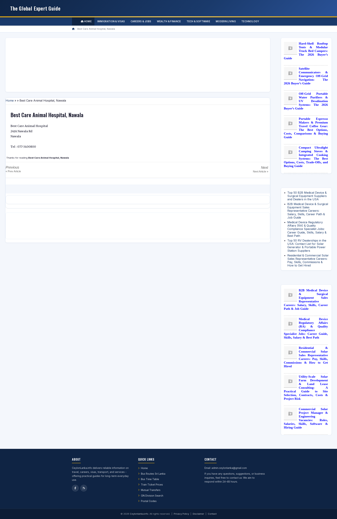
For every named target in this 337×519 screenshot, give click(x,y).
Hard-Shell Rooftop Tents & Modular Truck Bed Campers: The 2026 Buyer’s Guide (306, 51)
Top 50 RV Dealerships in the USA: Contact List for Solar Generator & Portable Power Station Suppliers (306, 245)
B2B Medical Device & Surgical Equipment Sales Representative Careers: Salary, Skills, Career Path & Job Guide (307, 210)
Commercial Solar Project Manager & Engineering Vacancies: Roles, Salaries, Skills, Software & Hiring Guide (306, 418)
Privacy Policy (181, 513)
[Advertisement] (113, 64)
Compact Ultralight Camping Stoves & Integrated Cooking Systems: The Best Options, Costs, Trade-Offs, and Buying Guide (306, 157)
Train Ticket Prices (152, 484)
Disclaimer (198, 513)
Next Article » (260, 171)
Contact (212, 513)
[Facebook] (75, 488)
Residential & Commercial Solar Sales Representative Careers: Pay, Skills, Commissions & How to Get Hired (308, 260)
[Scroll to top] (329, 512)
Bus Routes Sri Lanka (153, 473)
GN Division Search (152, 495)
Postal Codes (149, 501)
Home (87, 21)
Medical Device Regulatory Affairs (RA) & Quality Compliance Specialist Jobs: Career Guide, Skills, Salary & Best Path (306, 228)
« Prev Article (13, 171)
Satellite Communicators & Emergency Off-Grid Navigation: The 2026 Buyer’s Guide (306, 76)
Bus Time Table (150, 479)
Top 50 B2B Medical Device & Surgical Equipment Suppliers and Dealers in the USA (307, 196)
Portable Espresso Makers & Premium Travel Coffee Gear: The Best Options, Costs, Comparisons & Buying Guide (306, 128)
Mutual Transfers (150, 489)
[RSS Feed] (83, 488)
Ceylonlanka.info (139, 513)
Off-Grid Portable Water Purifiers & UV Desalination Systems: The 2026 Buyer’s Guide (306, 101)
